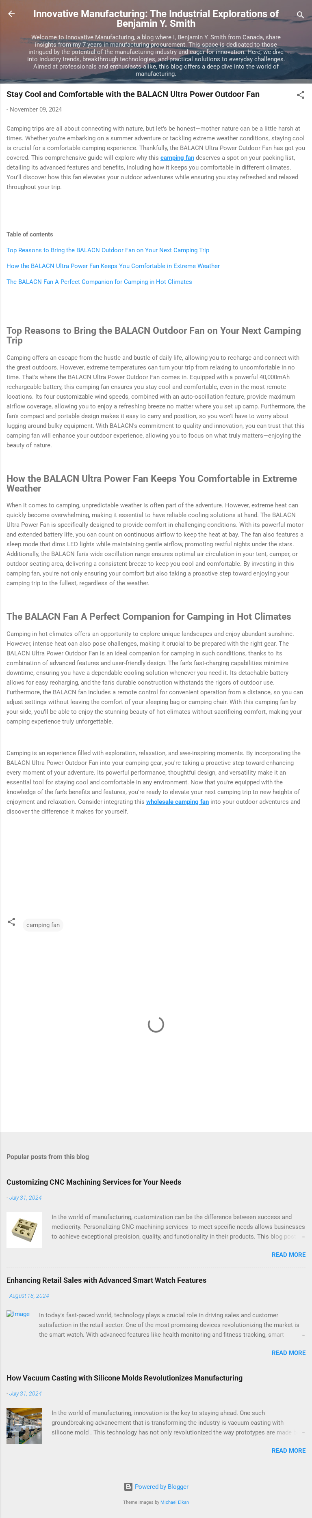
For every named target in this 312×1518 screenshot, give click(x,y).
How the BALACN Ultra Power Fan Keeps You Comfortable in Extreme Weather (113, 266)
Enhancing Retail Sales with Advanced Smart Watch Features (106, 1280)
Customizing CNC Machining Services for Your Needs (93, 1182)
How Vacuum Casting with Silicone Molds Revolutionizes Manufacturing (124, 1378)
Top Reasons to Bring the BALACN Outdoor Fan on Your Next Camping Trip (107, 250)
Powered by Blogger (160, 1486)
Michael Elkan (174, 1502)
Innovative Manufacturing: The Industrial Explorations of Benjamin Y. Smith (156, 18)
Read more (289, 1254)
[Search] (301, 16)
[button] (301, 96)
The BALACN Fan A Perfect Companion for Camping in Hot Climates (99, 282)
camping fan (43, 925)
